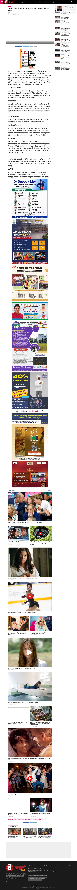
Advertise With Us (54, 869)
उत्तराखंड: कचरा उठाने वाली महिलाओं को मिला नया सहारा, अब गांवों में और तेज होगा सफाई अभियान (44, 837)
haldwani (36, 878)
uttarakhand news (12, 819)
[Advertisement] (38, 850)
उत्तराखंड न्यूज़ (30, 2)
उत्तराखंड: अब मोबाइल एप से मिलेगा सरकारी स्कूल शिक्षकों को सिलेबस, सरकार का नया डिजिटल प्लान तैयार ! (61, 866)
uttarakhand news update (36, 819)
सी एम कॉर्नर (23, 2)
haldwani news (21, 818)
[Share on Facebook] (18, 46)
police (32, 818)
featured (16, 818)
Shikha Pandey (15, 13)
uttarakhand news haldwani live (23, 819)
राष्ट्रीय (18, 2)
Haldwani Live (39, 885)
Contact (52, 870)
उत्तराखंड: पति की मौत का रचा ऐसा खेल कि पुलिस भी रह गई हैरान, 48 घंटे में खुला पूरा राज (29, 837)
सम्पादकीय (45, 2)
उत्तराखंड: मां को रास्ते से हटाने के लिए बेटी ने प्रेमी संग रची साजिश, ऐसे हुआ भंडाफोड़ (14, 837)
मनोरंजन (40, 2)
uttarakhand (37, 818)
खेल (36, 2)
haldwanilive (28, 818)
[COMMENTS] (40, 46)
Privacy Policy (53, 871)
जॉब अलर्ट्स (51, 2)
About (52, 868)
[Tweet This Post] (26, 46)
